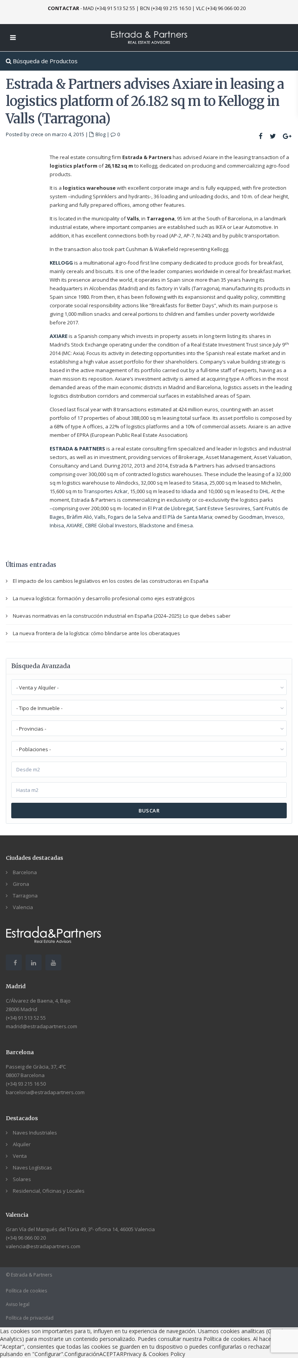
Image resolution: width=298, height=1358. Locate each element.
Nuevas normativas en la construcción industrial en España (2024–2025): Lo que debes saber (121, 615)
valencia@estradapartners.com (43, 1246)
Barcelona (25, 872)
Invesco (274, 516)
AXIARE (74, 525)
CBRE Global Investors (111, 525)
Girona (21, 883)
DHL (264, 491)
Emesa (185, 525)
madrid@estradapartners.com (41, 1026)
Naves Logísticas (32, 1167)
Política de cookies (26, 1290)
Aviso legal (17, 1304)
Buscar (149, 810)
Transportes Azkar (106, 491)
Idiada (189, 491)
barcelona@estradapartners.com (45, 1092)
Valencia (23, 907)
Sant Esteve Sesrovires (223, 508)
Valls (100, 516)
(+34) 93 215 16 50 (26, 1083)
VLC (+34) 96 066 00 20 (221, 8)
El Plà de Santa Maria (187, 516)
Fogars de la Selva (129, 516)
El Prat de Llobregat (170, 508)
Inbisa (57, 525)
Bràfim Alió (79, 516)
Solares (22, 1179)
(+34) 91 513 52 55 (26, 1017)
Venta (20, 1155)
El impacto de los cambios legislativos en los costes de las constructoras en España (110, 580)
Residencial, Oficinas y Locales (49, 1190)
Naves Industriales (35, 1132)
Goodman (251, 516)
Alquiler (22, 1144)
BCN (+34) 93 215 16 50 (165, 8)
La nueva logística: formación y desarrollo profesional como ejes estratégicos (104, 598)
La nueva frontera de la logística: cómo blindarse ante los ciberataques (96, 633)
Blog (100, 134)
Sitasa (199, 482)
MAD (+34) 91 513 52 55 (109, 8)
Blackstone (152, 525)
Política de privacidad (30, 1318)
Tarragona (25, 895)
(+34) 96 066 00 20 (26, 1237)
